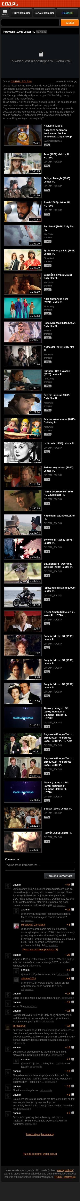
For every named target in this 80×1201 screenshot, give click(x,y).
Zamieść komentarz (59, 875)
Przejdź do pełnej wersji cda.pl (40, 1153)
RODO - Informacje (65, 1177)
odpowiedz (59, 905)
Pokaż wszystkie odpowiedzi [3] (40, 949)
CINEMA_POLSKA (21, 81)
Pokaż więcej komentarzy (40, 1134)
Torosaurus (19, 1025)
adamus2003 (28, 978)
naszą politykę (65, 1170)
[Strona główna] (10, 4)
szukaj (70, 22)
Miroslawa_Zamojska (33, 924)
